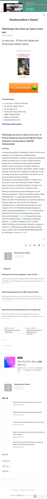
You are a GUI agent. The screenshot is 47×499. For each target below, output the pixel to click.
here (15, 197)
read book (23, 232)
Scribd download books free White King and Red (20, 292)
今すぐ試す (30, 9)
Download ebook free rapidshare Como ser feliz (19, 274)
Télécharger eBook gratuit (11, 124)
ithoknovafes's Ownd (23, 19)
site (21, 219)
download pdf (28, 210)
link (15, 205)
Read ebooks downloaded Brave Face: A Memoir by (21, 310)
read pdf (23, 216)
